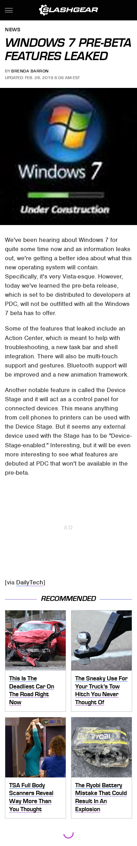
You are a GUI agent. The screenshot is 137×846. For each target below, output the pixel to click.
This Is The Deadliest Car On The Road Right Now (31, 690)
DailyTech (29, 582)
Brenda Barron (30, 71)
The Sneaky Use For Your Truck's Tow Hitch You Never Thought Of (101, 690)
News (12, 30)
